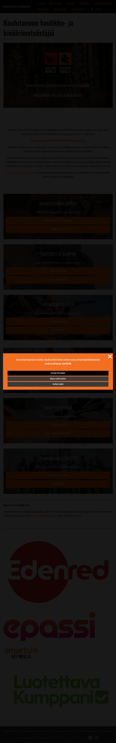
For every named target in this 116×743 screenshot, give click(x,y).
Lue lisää (66, 363)
